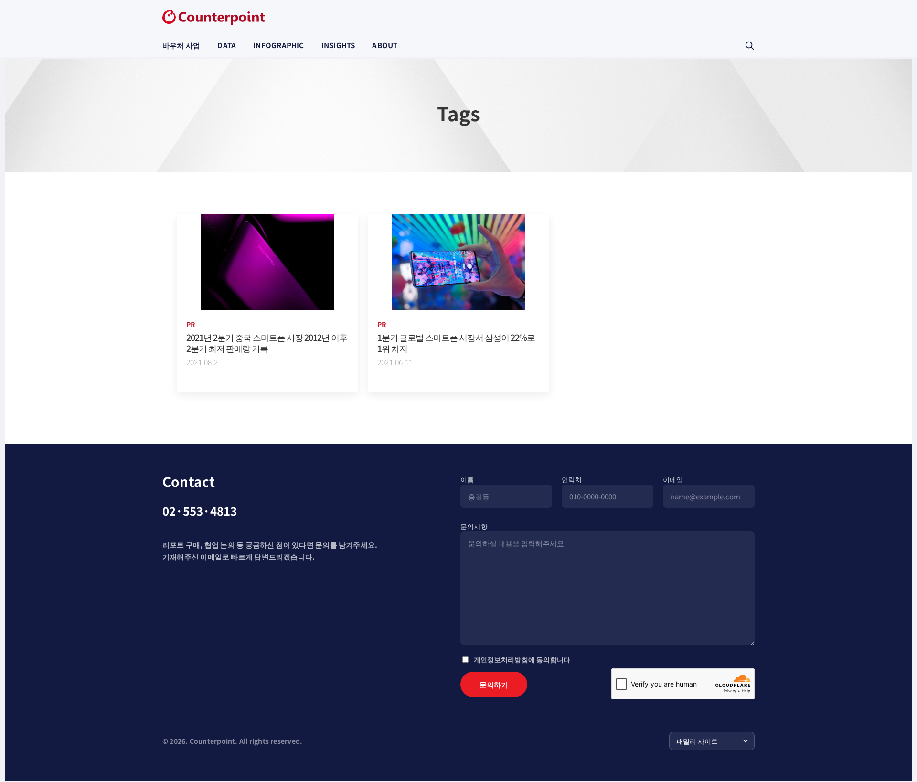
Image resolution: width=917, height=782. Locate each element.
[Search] (749, 45)
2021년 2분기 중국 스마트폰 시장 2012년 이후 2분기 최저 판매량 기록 (266, 342)
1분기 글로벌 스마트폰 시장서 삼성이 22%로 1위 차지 (456, 342)
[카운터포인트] (213, 17)
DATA (226, 45)
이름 (467, 479)
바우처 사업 (181, 45)
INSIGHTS (338, 45)
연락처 (572, 479)
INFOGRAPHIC (278, 45)
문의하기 (494, 684)
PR (190, 324)
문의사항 (474, 526)
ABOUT (384, 45)
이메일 (673, 479)
